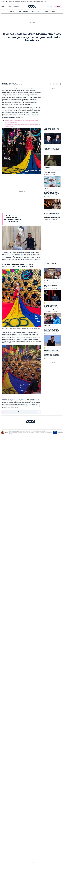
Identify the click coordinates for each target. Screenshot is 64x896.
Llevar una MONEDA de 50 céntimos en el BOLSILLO (19, 1)
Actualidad (11, 11)
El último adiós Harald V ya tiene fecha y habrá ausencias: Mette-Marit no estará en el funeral (51, 150)
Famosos (33, 11)
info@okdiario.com (12, 83)
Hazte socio (58, 6)
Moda (39, 11)
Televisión (45, 11)
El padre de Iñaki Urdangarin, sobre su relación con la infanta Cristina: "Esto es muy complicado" (52, 171)
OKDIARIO (4, 83)
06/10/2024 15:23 (5, 84)
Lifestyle (53, 11)
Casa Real (25, 11)
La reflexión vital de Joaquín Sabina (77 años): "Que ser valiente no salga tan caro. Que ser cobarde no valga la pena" (51, 307)
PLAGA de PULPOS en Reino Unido (36, 1)
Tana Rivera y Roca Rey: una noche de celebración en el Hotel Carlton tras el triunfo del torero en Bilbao (52, 284)
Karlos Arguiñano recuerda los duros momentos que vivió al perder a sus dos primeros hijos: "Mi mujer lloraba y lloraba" (51, 192)
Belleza (19, 11)
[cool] (32, 6)
